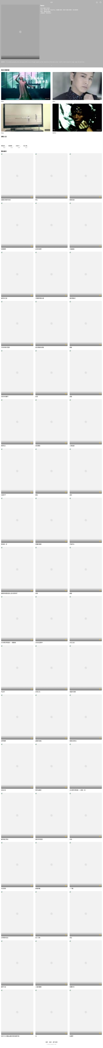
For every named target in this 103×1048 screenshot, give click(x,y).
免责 (50, 1042)
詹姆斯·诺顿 (59, 9)
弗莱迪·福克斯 (47, 11)
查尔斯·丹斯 (46, 9)
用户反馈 (55, 1042)
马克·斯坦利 (75, 9)
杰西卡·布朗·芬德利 (67, 9)
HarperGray (53, 9)
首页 (47, 1042)
